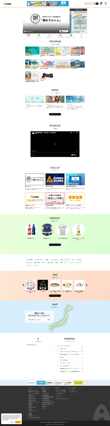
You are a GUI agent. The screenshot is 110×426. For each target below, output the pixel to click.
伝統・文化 (50, 262)
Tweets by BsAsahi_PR (31, 344)
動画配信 (30, 403)
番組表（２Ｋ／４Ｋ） (33, 390)
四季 (57, 262)
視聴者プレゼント (32, 395)
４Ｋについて (59, 395)
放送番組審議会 (45, 395)
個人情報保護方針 (46, 398)
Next (68, 21)
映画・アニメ (49, 37)
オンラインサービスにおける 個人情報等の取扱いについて (47, 402)
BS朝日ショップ (32, 415)
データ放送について (60, 393)
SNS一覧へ (55, 295)
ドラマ (28, 37)
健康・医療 (37, 262)
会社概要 (44, 390)
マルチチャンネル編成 (60, 390)
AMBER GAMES (32, 407)
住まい (43, 262)
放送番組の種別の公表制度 (47, 396)
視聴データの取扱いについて (48, 404)
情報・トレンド (64, 262)
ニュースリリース (46, 393)
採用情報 (44, 391)
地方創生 (30, 405)
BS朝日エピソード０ (33, 402)
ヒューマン (78, 262)
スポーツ (81, 37)
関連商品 (30, 414)
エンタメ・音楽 (60, 37)
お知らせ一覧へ (55, 114)
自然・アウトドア (65, 259)
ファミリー (29, 265)
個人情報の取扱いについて (47, 400)
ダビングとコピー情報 (60, 391)
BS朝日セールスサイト (33, 410)
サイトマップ (59, 396)
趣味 (47, 259)
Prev (24, 21)
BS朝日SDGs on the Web (34, 391)
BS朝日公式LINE (32, 398)
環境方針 (44, 406)
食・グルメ (29, 262)
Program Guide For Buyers (34, 417)
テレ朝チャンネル (73, 391)
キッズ (36, 265)
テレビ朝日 (72, 390)
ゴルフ (73, 259)
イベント (30, 412)
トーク (72, 262)
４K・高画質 (29, 259)
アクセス (44, 408)
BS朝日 (7, 3)
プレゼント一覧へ (55, 244)
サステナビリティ (39, 259)
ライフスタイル (54, 259)
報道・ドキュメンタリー (71, 37)
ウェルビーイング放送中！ (34, 393)
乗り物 (79, 259)
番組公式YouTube (32, 400)
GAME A (30, 408)
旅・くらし (39, 37)
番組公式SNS (31, 396)
